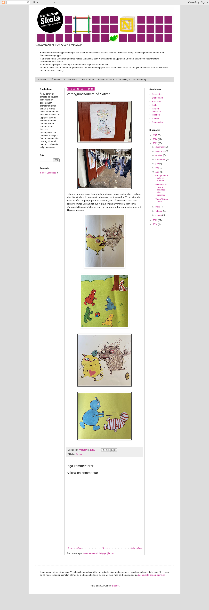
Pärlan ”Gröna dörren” (161, 200)
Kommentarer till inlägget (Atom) (98, 553)
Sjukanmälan (87, 79)
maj (157, 167)
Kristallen (156, 101)
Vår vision (55, 79)
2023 (155, 143)
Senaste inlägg (74, 548)
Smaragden (157, 122)
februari (159, 211)
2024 (155, 139)
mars (158, 207)
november (160, 151)
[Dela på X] (109, 450)
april (157, 172)
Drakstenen (157, 98)
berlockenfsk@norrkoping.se (151, 575)
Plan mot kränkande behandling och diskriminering (122, 79)
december (160, 147)
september (160, 159)
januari (158, 215)
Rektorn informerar (156, 110)
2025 (155, 135)
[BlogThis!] (105, 450)
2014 (155, 224)
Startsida (41, 79)
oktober (159, 155)
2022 (155, 220)
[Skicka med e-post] (102, 450)
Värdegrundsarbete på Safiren (161, 178)
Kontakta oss (70, 79)
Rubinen (156, 115)
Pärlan (155, 105)
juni (157, 163)
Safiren (79, 454)
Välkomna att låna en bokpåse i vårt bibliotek (161, 189)
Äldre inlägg (136, 548)
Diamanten (157, 94)
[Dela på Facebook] (112, 450)
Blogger (115, 586)
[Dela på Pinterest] (115, 450)
